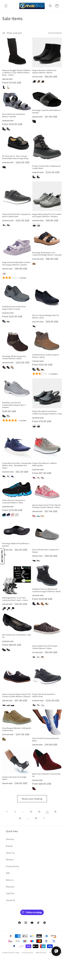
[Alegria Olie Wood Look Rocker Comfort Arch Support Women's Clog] (47, 393)
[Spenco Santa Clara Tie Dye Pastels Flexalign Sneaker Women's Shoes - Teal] (38, 516)
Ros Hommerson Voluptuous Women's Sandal (13, 115)
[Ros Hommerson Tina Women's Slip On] (17, 622)
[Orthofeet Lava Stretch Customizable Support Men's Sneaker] (17, 388)
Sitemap (10, 839)
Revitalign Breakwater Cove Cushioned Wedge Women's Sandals (47, 253)
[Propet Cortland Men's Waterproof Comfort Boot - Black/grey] (34, 177)
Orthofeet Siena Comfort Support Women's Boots (45, 356)
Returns (10, 880)
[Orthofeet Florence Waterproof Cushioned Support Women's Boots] (47, 575)
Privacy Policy (12, 866)
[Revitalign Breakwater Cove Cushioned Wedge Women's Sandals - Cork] (34, 263)
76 (36, 818)
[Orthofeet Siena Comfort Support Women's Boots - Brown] (38, 369)
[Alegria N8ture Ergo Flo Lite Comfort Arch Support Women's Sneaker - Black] (34, 225)
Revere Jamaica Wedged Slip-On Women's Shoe (45, 316)
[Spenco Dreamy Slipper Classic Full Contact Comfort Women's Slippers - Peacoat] (12, 705)
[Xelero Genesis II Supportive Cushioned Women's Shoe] (17, 489)
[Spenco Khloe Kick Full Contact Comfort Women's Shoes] (47, 628)
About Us (10, 852)
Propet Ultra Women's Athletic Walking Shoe (44, 464)
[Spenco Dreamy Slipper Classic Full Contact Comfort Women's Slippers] (17, 676)
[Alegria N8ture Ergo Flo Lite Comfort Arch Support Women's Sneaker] (47, 196)
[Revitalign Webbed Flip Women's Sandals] (17, 530)
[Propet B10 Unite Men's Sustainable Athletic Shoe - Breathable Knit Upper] (17, 445)
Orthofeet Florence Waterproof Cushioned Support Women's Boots (46, 590)
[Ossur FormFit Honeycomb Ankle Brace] (47, 722)
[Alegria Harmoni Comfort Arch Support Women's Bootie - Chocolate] (42, 81)
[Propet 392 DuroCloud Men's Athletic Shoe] (47, 676)
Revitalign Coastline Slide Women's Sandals (46, 111)
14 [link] (47, 811)
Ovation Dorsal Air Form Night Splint (14, 778)
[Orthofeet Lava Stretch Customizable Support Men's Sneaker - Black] (4, 416)
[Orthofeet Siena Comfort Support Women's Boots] (47, 341)
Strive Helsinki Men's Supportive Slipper (45, 550)
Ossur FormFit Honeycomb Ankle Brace (45, 739)
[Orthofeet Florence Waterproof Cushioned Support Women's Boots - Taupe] (47, 603)
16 (20, 818)
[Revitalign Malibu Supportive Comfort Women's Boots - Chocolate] (4, 367)
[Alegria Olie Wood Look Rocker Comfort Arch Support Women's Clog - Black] (34, 426)
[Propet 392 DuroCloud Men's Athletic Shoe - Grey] (38, 705)
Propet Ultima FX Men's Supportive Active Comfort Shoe (16, 215)
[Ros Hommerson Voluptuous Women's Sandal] (17, 101)
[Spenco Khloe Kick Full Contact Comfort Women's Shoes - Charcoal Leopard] (34, 657)
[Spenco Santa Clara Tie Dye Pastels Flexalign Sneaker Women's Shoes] (47, 492)
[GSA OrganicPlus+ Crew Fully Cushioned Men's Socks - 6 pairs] (17, 580)
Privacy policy (27, 952)
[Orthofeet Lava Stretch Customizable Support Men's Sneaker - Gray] (8, 416)
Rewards (10, 886)
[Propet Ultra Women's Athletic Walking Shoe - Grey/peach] (38, 478)
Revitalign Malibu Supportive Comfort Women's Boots (14, 357)
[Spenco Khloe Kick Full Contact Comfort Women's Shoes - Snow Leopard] (38, 657)
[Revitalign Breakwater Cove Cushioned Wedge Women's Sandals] (47, 239)
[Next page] (44, 818)
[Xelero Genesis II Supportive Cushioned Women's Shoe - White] (17, 515)
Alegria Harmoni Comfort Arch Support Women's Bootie (44, 71)
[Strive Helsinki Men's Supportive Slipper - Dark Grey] (38, 560)
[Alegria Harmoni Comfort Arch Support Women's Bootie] (47, 52)
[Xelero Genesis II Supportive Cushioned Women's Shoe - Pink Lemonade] (12, 515)
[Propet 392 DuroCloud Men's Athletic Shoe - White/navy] (42, 705)
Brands (9, 846)
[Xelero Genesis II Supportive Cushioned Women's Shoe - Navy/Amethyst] (8, 515)
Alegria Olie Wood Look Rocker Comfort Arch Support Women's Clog (47, 412)
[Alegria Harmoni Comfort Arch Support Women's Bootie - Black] (34, 81)
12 (31, 811)
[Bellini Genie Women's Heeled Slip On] (47, 760)
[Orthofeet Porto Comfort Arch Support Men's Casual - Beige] (8, 321)
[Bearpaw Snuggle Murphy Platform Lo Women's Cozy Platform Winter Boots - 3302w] (17, 52)
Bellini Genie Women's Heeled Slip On (46, 775)
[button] (6, 6)
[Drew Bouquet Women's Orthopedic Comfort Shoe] (17, 717)
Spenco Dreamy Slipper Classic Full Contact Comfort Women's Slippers (16, 695)
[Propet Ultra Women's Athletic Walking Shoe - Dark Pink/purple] (34, 478)
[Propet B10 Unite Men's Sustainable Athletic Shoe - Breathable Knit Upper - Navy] (12, 476)
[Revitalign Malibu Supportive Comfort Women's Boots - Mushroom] (12, 367)
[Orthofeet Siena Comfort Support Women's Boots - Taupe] (42, 369)
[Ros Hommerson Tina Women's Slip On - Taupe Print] (8, 649)
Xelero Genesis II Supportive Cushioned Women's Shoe (13, 501)
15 (55, 811)
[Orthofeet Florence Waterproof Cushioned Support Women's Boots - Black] (34, 603)
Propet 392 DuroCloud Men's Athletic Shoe (44, 695)
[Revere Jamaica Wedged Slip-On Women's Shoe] (47, 297)
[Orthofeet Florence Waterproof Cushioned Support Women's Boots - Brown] (38, 603)
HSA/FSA (10, 893)
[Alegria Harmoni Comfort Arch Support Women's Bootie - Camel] (38, 81)
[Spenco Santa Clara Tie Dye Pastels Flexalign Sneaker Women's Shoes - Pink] (34, 516)
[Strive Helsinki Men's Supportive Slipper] (47, 533)
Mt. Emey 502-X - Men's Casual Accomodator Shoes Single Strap (15, 157)
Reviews (10, 859)
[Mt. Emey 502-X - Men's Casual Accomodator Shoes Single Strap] (17, 143)
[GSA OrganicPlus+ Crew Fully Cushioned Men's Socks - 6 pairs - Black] (4, 609)
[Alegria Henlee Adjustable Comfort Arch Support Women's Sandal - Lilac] (4, 273)
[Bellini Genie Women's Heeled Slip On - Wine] (34, 788)
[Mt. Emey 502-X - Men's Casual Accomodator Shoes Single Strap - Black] (4, 167)
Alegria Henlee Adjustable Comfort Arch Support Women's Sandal (16, 263)
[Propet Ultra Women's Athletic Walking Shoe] (47, 445)
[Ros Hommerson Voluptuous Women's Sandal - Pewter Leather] (8, 129)
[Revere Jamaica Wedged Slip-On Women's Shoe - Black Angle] (34, 326)
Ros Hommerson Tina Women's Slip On (16, 636)
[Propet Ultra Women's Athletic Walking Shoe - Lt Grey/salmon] (42, 478)
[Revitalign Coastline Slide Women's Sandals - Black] (34, 121)
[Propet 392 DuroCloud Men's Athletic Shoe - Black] (34, 705)
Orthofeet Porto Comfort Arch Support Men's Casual (14, 307)
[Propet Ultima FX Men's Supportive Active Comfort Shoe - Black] (4, 225)
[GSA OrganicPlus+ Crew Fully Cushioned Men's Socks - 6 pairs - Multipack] (8, 609)
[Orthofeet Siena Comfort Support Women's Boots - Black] (34, 369)
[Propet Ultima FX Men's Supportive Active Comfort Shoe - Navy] (8, 225)
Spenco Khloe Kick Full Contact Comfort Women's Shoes (44, 647)
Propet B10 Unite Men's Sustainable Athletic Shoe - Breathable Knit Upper (17, 465)
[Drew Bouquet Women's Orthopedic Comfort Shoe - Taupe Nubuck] (4, 739)
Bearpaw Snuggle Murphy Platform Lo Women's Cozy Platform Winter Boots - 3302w (16, 72)
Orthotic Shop (13, 952)
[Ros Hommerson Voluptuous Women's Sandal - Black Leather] (4, 129)
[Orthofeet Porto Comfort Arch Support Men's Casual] (17, 292)
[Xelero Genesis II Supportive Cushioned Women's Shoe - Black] (4, 515)
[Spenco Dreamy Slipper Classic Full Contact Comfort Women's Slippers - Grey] (8, 705)
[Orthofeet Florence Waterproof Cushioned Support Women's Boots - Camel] (42, 603)
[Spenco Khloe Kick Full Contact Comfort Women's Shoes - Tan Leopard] (42, 657)
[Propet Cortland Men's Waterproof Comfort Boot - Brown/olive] (38, 177)
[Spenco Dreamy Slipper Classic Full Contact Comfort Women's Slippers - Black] (4, 705)
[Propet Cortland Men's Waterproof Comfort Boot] (47, 148)
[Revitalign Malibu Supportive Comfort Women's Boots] (17, 342)
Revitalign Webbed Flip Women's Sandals (15, 544)
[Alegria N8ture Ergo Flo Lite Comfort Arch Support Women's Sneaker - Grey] (38, 225)
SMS (8, 873)
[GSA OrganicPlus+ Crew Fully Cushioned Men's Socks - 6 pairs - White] (12, 609)
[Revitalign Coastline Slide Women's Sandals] (47, 99)
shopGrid (10, 900)
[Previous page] (7, 811)
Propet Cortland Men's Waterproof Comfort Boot (46, 167)
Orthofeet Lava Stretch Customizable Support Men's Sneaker (14, 404)
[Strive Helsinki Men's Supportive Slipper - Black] (34, 560)
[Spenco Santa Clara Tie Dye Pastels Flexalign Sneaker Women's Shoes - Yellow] (42, 516)
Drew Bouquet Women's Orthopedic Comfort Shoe (16, 729)
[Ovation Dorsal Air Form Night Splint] (17, 761)
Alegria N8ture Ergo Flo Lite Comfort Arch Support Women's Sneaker (46, 215)
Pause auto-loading (32, 798)
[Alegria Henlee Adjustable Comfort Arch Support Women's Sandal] (17, 244)
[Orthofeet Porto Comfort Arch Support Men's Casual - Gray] (4, 321)
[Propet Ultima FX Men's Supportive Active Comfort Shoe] (17, 196)
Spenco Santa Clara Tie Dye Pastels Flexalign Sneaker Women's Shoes (46, 506)
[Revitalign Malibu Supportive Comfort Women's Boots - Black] (8, 367)
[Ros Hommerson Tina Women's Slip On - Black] (4, 649)
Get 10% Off (2, 556)
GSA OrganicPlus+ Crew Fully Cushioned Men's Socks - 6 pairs (15, 599)
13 (39, 811)
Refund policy (41, 952)
